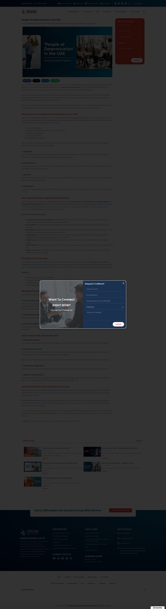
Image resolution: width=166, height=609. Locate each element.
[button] (123, 283)
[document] (83, 304)
